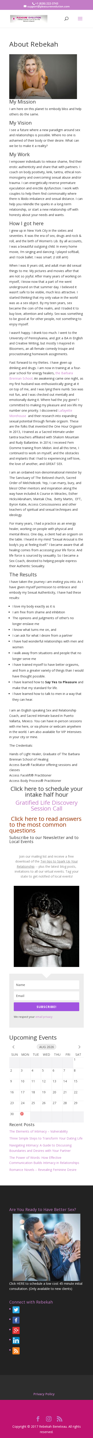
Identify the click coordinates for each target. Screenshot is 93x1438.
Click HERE (17, 1283)
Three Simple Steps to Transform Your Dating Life (46, 1138)
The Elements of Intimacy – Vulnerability (38, 1131)
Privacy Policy (44, 1394)
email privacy (43, 1017)
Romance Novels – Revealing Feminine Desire (43, 1170)
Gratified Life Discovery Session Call (46, 805)
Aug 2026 (46, 1047)
